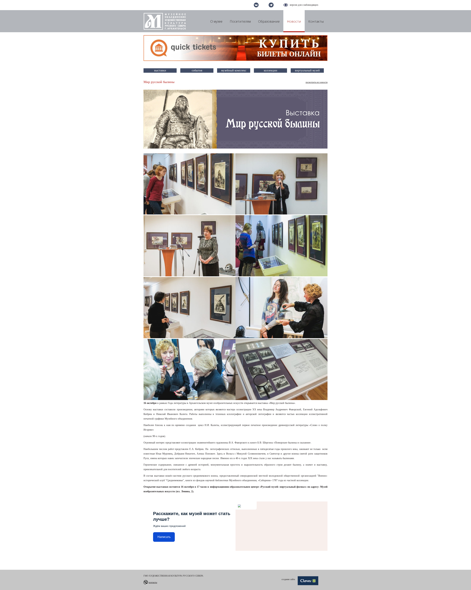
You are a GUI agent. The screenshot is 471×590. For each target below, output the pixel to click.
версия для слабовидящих (304, 4)
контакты (153, 582)
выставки (160, 70)
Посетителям (240, 21)
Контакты (316, 21)
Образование (269, 21)
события (197, 70)
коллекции (270, 70)
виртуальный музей (307, 70)
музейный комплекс (233, 70)
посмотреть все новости (316, 82)
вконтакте (256, 5)
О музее (216, 21)
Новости (294, 21)
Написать (164, 536)
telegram (271, 5)
